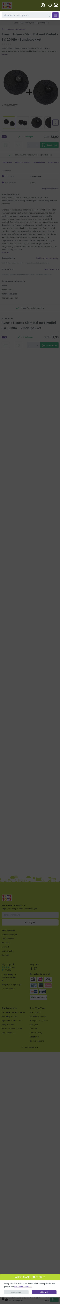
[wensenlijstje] (49, 5)
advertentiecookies (23, 1286)
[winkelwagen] (56, 5)
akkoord (44, 1292)
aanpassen (16, 1292)
